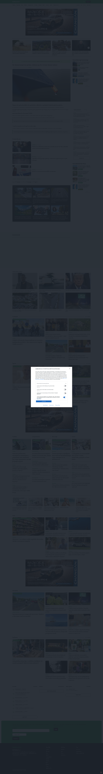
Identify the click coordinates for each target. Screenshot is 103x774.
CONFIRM (44, 401)
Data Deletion (45, 405)
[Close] (70, 369)
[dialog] (51, 387)
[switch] (64, 386)
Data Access (51, 405)
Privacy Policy (57, 405)
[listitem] (51, 383)
